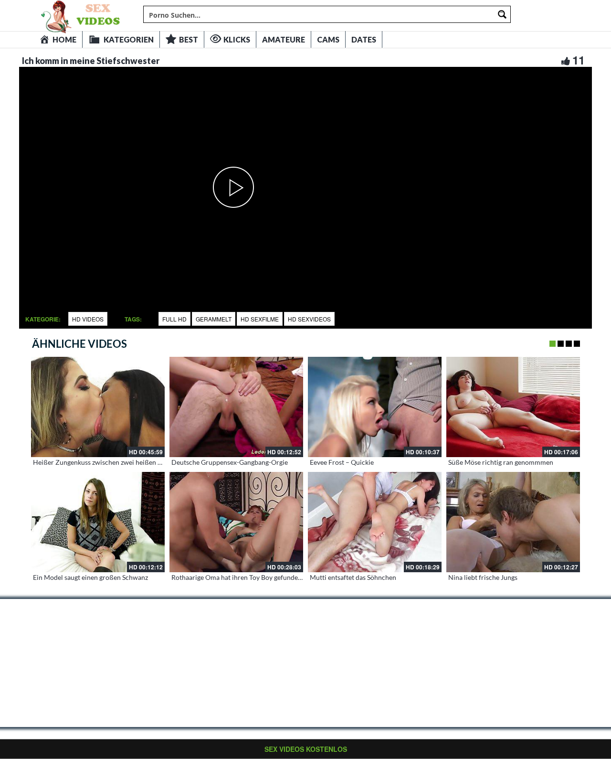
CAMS (328, 39)
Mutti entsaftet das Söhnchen (353, 577)
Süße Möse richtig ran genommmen (500, 462)
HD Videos (88, 319)
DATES (363, 39)
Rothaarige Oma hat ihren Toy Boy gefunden (236, 577)
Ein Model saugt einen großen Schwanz (90, 577)
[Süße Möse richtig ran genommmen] (513, 407)
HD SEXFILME (260, 319)
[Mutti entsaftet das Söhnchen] (375, 522)
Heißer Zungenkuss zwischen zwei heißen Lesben (105, 462)
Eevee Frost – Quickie (342, 462)
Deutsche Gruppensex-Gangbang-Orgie (229, 462)
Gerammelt (214, 319)
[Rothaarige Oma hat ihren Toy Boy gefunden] (236, 522)
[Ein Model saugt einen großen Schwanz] (98, 522)
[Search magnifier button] (502, 14)
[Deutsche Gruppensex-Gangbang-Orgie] (236, 407)
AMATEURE (283, 39)
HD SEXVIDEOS (309, 319)
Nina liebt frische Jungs (482, 577)
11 (578, 60)
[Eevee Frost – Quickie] (375, 407)
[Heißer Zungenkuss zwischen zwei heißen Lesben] (98, 407)
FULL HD (174, 319)
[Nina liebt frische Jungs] (513, 522)
